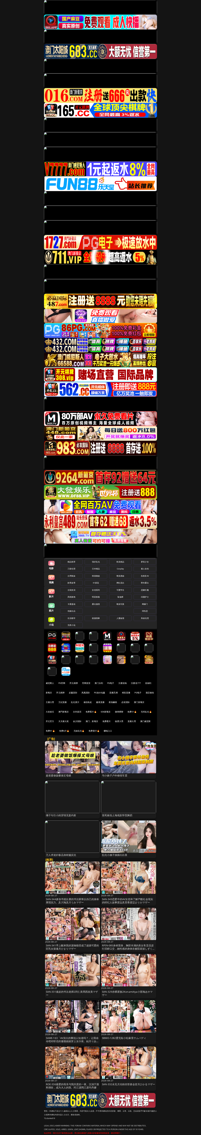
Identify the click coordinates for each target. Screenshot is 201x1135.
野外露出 (145, 582)
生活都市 (71, 618)
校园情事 (96, 618)
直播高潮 (113, 692)
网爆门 (145, 604)
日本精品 (96, 568)
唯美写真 (120, 604)
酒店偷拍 (150, 692)
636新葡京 (106, 711)
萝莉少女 (145, 561)
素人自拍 (145, 568)
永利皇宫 (77, 711)
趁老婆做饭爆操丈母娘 (58, 775)
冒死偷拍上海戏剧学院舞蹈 (117, 815)
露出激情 (96, 604)
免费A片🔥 (64, 730)
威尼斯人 (50, 683)
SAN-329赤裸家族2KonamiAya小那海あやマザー (127, 993)
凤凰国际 (86, 692)
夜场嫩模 (113, 702)
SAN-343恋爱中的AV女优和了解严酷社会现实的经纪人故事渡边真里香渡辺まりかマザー (127, 900)
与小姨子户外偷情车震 (114, 775)
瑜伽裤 (120, 597)
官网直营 (86, 683)
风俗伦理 (145, 618)
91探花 (96, 582)
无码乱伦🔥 (146, 711)
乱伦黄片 (75, 702)
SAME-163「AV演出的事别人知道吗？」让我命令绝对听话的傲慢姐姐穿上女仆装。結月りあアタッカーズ (72, 1041)
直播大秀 (132, 721)
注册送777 (136, 683)
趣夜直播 (100, 702)
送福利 (148, 683)
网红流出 (120, 582)
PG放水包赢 (99, 692)
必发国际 (125, 702)
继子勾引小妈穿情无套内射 (61, 815)
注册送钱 (122, 683)
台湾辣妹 (71, 576)
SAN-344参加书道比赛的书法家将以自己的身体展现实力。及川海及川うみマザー (72, 900)
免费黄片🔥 (94, 730)
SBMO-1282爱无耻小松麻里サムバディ (124, 1038)
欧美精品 (120, 561)
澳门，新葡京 (92, 721)
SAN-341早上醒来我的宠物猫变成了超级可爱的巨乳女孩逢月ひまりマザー (72, 947)
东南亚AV (145, 576)
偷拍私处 (88, 702)
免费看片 (106, 721)
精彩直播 (126, 692)
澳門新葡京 (63, 711)
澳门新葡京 (139, 702)
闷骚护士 (145, 597)
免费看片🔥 (91, 711)
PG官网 (61, 683)
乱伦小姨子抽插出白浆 (114, 855)
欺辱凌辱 (71, 582)
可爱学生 (120, 590)
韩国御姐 (96, 576)
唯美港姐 (120, 576)
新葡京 (49, 692)
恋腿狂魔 (145, 590)
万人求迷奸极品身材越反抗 (61, 855)
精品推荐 (71, 561)
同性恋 (145, 611)
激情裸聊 (119, 711)
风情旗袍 (71, 597)
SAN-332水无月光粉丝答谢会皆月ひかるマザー (128, 1084)
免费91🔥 (50, 730)
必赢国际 (73, 692)
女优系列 (96, 590)
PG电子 (110, 683)
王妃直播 (62, 702)
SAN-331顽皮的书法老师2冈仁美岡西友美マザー (72, 993)
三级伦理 (71, 568)
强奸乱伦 (96, 561)
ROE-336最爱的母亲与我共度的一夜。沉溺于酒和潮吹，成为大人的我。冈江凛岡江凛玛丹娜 (72, 1086)
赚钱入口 (108, 730)
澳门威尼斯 (145, 721)
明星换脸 (96, 597)
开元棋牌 (73, 683)
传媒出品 (71, 611)
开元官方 (50, 721)
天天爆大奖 (63, 721)
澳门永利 (99, 683)
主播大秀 (50, 702)
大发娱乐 (50, 711)
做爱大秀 (119, 721)
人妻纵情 (120, 618)
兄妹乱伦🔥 (79, 730)
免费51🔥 (132, 711)
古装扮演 (71, 590)
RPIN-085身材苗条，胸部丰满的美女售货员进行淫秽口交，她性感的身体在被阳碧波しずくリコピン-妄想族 (128, 949)
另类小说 (71, 625)
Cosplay (120, 568)
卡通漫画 (71, 604)
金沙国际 (77, 721)
